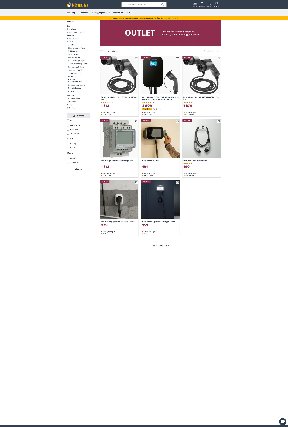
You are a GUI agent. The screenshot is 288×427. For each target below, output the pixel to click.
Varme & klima (73, 38)
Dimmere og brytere (76, 48)
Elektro (70, 42)
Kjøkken (70, 95)
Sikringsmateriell (75, 73)
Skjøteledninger (74, 88)
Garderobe (71, 101)
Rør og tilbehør (74, 76)
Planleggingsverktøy (100, 12)
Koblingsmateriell (75, 70)
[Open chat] (282, 421)
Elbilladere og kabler (76, 85)
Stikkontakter (74, 51)
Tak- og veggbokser (76, 67)
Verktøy (70, 35)
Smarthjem (72, 45)
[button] (162, 4)
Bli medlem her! (171, 18)
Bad (68, 26)
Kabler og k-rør (74, 54)
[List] (105, 51)
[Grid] (101, 51)
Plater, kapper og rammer (78, 64)
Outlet (129, 12)
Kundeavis (84, 12)
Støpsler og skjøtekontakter (75, 80)
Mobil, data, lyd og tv (76, 60)
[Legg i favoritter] (136, 58)
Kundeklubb (118, 12)
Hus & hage (71, 29)
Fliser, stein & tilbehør (76, 32)
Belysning (71, 108)
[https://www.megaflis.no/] (77, 4)
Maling (69, 105)
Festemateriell (74, 57)
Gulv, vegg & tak (73, 98)
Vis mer (78, 169)
